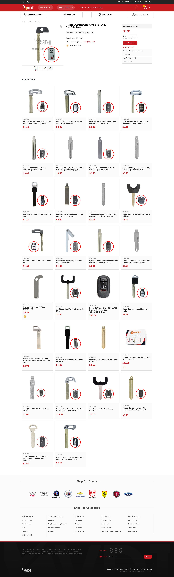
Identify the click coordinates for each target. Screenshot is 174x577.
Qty (124, 36)
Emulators (105, 524)
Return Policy (128, 569)
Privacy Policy (118, 569)
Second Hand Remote (55, 516)
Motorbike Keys (133, 520)
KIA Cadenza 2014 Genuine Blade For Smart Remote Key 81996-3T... (136, 122)
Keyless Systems (54, 527)
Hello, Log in (28, 2)
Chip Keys (78, 520)
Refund (136, 569)
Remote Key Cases (134, 516)
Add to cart (131, 43)
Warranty (110, 569)
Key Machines (26, 524)
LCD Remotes (79, 516)
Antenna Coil (79, 531)
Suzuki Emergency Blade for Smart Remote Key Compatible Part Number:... (36, 458)
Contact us (128, 1)
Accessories (79, 527)
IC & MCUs (51, 531)
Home (23, 21)
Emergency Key (89, 42)
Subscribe (148, 557)
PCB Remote (106, 516)
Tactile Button (107, 527)
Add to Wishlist (129, 47)
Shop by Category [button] (64, 7)
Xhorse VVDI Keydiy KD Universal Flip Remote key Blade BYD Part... (136, 169)
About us (120, 1)
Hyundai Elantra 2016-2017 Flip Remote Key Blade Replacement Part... (134, 410)
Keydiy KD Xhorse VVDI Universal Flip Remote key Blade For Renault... (136, 261)
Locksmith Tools (134, 524)
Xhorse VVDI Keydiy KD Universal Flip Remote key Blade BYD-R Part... (103, 215)
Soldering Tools (27, 535)
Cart (147, 7)
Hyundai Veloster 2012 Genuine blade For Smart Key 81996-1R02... (70, 458)
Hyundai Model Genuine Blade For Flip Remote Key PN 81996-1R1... (103, 261)
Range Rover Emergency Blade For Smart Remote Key (69, 261)
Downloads (137, 1)
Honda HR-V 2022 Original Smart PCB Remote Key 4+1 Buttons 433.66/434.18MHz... (103, 310)
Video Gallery (147, 1)
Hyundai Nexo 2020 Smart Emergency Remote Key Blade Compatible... (37, 122)
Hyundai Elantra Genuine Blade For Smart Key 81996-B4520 (69, 122)
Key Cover (51, 520)
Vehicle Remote (27, 516)
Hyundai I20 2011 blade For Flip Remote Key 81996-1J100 (34, 169)
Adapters (78, 524)
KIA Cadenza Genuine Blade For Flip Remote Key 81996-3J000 (102, 122)
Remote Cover (27, 520)
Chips (23, 527)
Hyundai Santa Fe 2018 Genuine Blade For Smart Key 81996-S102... (70, 410)
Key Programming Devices (57, 524)
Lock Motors (26, 531)
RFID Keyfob (132, 531)
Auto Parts (132, 527)
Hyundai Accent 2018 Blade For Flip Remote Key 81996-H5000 (102, 169)
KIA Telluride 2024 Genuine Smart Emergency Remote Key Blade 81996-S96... (37, 360)
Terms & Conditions (146, 569)
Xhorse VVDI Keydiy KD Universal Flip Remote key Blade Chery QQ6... (70, 169)
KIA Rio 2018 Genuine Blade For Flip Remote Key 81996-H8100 (69, 215)
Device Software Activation (111, 531)
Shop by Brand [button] (45, 7)
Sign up (104, 557)
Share (71, 32)
